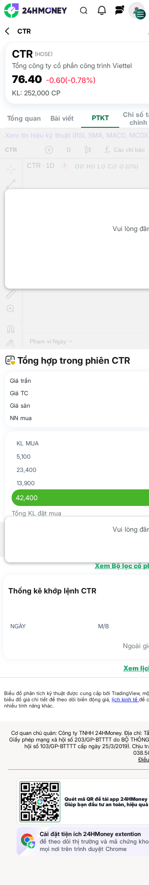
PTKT (100, 118)
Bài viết (62, 118)
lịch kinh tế (125, 699)
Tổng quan (24, 118)
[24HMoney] (35, 10)
